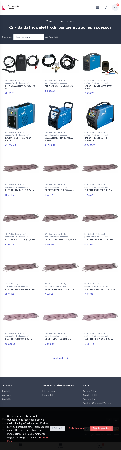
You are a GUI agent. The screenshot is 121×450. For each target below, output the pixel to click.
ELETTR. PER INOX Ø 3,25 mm (99, 339)
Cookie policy (89, 399)
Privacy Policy (89, 391)
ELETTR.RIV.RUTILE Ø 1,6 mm (99, 190)
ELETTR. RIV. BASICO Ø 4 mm (20, 289)
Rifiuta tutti (57, 428)
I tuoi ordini (47, 395)
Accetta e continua (101, 428)
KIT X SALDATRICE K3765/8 (59, 86)
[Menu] (97, 7)
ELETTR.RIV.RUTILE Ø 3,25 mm (60, 240)
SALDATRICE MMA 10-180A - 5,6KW (59, 139)
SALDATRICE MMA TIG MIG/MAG (95, 139)
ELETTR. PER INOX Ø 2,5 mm (59, 339)
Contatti (6, 399)
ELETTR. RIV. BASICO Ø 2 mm (99, 240)
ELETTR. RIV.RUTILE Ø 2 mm (19, 190)
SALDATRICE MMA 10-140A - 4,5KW (99, 87)
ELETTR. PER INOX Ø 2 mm (18, 339)
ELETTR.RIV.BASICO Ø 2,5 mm (60, 289)
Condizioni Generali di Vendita (97, 403)
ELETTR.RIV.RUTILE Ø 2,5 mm (20, 240)
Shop (61, 21)
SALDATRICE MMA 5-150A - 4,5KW (19, 139)
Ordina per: (7, 37)
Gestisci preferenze (78, 428)
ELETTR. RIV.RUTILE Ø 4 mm (59, 190)
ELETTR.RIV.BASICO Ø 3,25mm (99, 289)
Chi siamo (6, 395)
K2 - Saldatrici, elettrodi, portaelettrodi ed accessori (17, 81)
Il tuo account (49, 391)
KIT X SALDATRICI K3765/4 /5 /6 (20, 87)
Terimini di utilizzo (91, 395)
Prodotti (6, 391)
